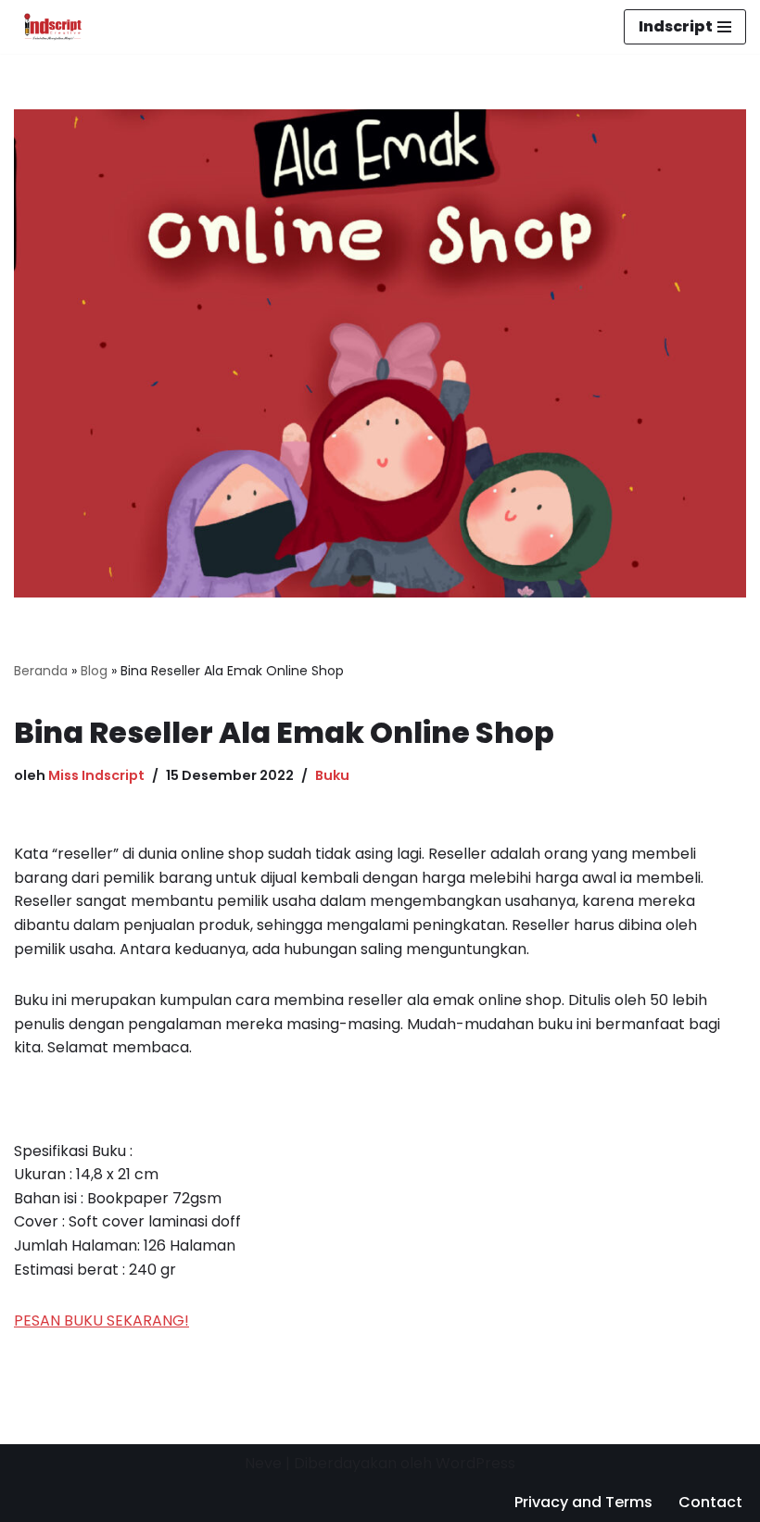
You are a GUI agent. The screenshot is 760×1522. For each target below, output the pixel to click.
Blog (94, 670)
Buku (332, 775)
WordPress (475, 1463)
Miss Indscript (96, 775)
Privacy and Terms (583, 1502)
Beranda (41, 670)
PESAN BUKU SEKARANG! (101, 1320)
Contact (710, 1502)
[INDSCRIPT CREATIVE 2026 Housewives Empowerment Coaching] (48, 27)
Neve (263, 1463)
